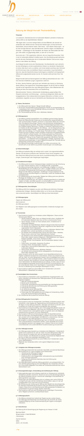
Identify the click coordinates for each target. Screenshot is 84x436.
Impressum (65, 12)
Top (18, 429)
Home (17, 21)
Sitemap (76, 12)
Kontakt (71, 12)
